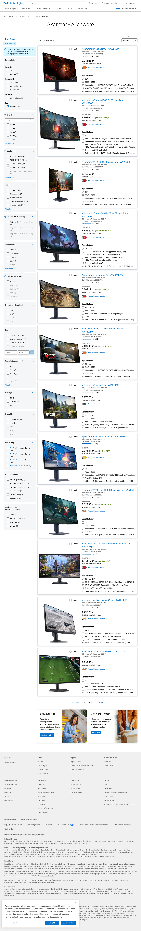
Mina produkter (42, 773)
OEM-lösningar (75, 788)
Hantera (15, 923)
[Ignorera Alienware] (14, 43)
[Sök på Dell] (83, 3)
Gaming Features (12, 474)
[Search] (31, 120)
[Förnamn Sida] (66, 702)
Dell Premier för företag (129, 9)
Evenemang (108, 788)
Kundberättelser (42, 812)
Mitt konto (41, 762)
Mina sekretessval (63, 825)
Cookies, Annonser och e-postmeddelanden (93, 825)
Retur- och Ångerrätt (77, 769)
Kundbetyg (9, 443)
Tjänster (7, 796)
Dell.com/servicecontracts (78, 854)
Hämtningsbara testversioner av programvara (119, 804)
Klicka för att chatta (47, 876)
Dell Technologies (10, 819)
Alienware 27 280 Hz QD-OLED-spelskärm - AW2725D (108, 490)
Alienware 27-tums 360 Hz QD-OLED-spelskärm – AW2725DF (106, 215)
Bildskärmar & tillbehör (17, 16)
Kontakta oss (108, 765)
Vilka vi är (40, 784)
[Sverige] (5, 16)
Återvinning (41, 804)
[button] (94, 3)
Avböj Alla (52, 923)
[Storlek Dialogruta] (5, 115)
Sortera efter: (126, 37)
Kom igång (96, 732)
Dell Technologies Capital (45, 792)
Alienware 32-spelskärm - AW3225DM (100, 385)
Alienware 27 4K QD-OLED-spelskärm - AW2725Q (106, 162)
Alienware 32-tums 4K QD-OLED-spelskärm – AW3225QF (104, 102)
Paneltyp (8, 393)
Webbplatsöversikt (10, 762)
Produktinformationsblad (96, 67)
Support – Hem (75, 762)
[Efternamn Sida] (108, 702)
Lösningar (7, 792)
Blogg (106, 784)
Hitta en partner (75, 784)
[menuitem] (26, 8)
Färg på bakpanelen (14, 276)
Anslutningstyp (11, 245)
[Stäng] (75, 902)
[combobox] (56, 3)
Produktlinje (10, 60)
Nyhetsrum (41, 800)
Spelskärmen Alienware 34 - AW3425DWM (102, 275)
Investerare (41, 796)
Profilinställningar (43, 769)
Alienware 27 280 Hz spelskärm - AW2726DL (104, 651)
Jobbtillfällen (41, 788)
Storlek (9, 115)
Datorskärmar (33, 16)
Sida (84, 702)
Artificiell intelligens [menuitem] (10, 9)
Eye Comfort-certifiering (16, 217)
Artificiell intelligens (10, 784)
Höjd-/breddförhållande (14, 305)
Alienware (8, 43)
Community (107, 762)
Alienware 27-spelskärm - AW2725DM (100, 49)
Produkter (7, 788)
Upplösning (11, 151)
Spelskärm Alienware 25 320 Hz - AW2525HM (104, 436)
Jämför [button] (75, 49)
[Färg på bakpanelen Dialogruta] (5, 276)
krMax (21, 352)
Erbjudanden (8, 800)
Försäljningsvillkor (33, 825)
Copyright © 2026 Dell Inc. (13, 825)
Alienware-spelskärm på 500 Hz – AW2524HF (104, 600)
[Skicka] (32, 352)
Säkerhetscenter (109, 800)
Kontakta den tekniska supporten (81, 765)
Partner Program (76, 792)
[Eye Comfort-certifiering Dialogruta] (5, 217)
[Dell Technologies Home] (13, 3)
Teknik (7, 185)
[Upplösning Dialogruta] (5, 151)
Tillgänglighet (9, 829)
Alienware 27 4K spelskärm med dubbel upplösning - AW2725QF (107, 545)
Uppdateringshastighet (14, 361)
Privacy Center (108, 796)
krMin (8, 352)
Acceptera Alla (68, 923)
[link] (107, 3)
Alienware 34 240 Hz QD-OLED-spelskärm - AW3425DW (103, 330)
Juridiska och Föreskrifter (122, 825)
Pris (6, 330)
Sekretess (48, 825)
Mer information (46, 735)
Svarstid (8, 414)
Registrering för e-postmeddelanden (116, 792)
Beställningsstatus (43, 765)
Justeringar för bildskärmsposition (12, 508)
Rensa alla (14, 39)
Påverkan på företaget (45, 808)
